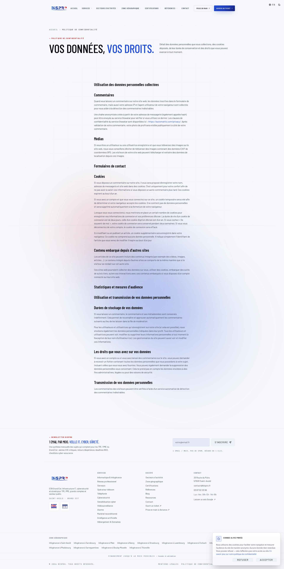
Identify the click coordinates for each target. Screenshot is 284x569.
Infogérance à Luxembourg (173, 543)
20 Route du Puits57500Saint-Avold (202, 479)
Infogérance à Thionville (140, 547)
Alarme (100, 509)
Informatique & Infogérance (109, 477)
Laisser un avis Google (205, 499)
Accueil (74, 8)
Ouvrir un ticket (223, 8)
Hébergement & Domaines (109, 522)
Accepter (266, 559)
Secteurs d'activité (154, 477)
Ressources (151, 497)
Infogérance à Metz (106, 543)
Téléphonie (102, 493)
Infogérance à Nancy (125, 543)
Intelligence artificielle (107, 518)
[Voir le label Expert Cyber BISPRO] (54, 506)
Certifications (152, 8)
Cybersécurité (103, 497)
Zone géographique (130, 8)
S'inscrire (221, 442)
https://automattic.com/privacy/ (164, 121)
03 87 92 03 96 (200, 490)
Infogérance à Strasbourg (148, 543)
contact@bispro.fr (202, 485)
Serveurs (101, 485)
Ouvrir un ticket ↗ (153, 505)
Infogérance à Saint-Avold (60, 543)
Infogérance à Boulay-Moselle (114, 547)
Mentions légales (168, 564)
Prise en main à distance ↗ (158, 509)
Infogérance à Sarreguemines (86, 547)
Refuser (242, 559)
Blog (148, 493)
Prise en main (201, 8)
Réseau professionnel (106, 481)
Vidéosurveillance (105, 505)
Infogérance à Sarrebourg (85, 543)
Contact (185, 8)
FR (273, 4)
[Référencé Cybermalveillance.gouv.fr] (65, 506)
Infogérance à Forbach (197, 543)
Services (86, 8)
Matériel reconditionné (107, 513)
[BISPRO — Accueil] (59, 8)
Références (170, 8)
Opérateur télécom (105, 489)
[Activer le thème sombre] (279, 5)
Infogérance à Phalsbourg (60, 547)
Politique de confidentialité (199, 564)
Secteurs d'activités (106, 8)
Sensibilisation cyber (106, 501)
